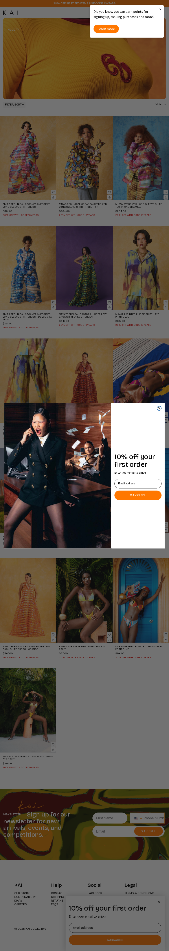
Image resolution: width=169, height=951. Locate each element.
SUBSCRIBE (138, 495)
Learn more (106, 29)
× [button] (160, 9)
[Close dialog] (159, 408)
